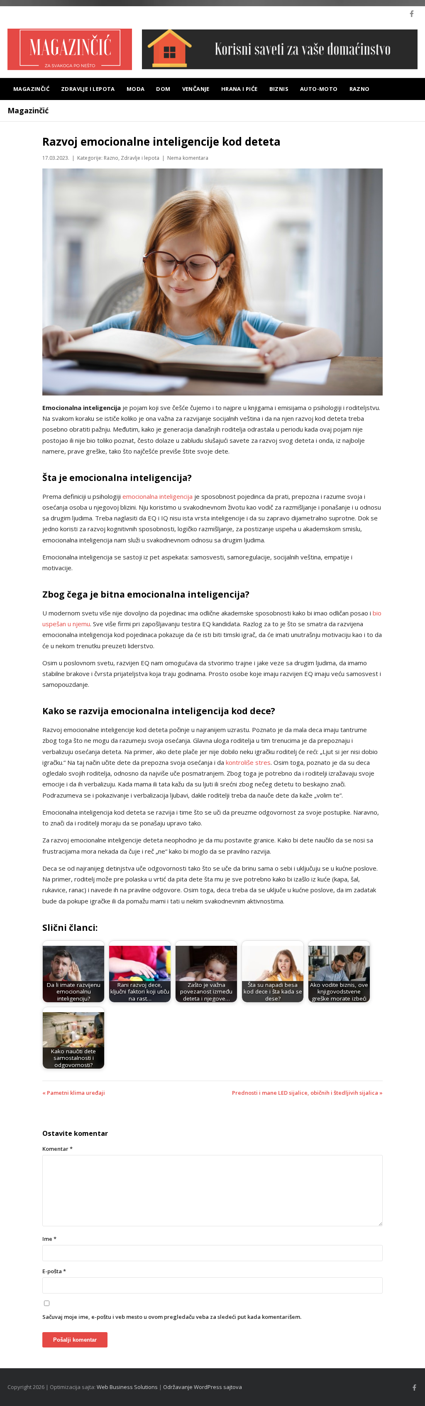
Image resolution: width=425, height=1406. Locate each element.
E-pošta (54, 1271)
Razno (359, 89)
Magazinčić (31, 89)
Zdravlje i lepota (88, 89)
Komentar (57, 1148)
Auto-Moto (319, 89)
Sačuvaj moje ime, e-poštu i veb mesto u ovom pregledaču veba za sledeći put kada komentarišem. (171, 1317)
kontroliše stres (248, 762)
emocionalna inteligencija (157, 496)
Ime (49, 1238)
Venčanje (196, 89)
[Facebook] (412, 14)
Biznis (278, 89)
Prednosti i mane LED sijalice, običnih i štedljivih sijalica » (307, 1092)
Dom (163, 89)
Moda (136, 89)
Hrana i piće (239, 89)
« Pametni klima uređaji (73, 1092)
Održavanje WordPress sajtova (202, 1387)
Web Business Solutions (127, 1387)
